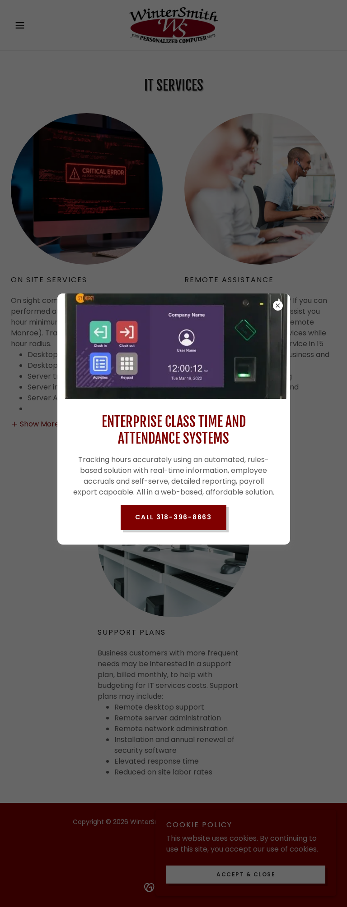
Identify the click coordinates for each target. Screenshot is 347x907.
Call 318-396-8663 (173, 517)
